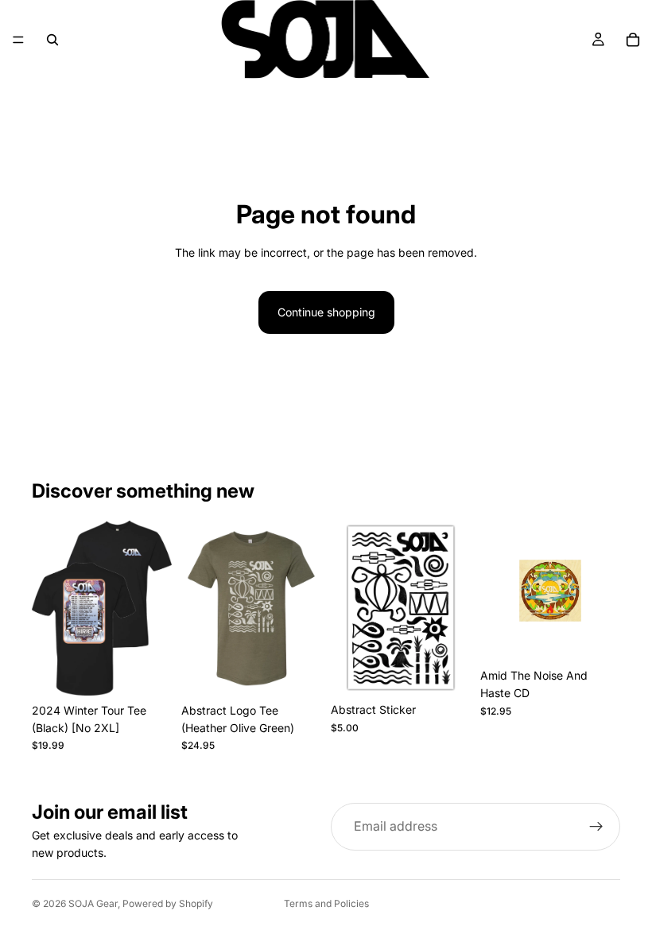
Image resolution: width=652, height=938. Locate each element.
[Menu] (18, 39)
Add (459, 669)
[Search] (52, 39)
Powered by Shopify (167, 903)
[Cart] (632, 39)
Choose (160, 670)
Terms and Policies (326, 903)
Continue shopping (326, 312)
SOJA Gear (93, 903)
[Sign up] (596, 826)
